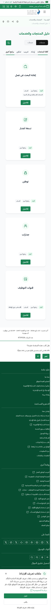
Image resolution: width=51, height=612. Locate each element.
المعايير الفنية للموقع (43, 381)
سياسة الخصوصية (40, 590)
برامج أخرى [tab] (10, 51)
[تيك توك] (11, 542)
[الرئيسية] (33, 12)
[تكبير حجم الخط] (7, 6)
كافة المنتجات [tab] (43, 51)
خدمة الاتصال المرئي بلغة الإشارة (39, 420)
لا (37, 356)
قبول (25, 596)
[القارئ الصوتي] (11, 6)
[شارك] (13, 21)
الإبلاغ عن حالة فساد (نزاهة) (40, 446)
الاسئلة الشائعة (45, 438)
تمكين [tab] (18, 51)
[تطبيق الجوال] (20, 6)
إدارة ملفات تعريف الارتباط (25, 607)
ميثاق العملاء (45, 525)
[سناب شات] (21, 542)
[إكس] (47, 542)
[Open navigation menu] (44, 11)
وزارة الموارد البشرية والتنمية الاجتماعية (37, 485)
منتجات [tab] (42, 42)
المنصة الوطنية (45, 481)
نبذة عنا (47, 377)
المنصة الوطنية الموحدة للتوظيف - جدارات (36, 490)
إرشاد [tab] (33, 51)
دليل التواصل (45, 516)
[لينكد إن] (37, 542)
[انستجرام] (42, 542)
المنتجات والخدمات (35, 19)
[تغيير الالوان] (15, 6)
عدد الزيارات (29, 337)
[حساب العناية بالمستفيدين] (16, 542)
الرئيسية (47, 19)
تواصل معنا (46, 411)
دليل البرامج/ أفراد (44, 498)
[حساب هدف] (6, 542)
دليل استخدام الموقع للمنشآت (40, 512)
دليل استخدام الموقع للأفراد (41, 507)
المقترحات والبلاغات (43, 455)
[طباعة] (17, 21)
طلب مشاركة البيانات (43, 442)
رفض (25, 602)
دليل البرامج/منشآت (43, 503)
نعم (46, 356)
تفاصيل (25, 102)
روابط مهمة (46, 394)
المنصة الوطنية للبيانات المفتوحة (39, 476)
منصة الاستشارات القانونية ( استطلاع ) (37, 494)
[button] (47, 557)
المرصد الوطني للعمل (43, 472)
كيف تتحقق (8, 2)
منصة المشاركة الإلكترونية (41, 424)
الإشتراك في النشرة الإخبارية (41, 390)
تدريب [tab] (26, 51)
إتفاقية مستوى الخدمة (42, 429)
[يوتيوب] (27, 542)
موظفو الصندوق (44, 521)
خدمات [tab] (30, 42)
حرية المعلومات (44, 451)
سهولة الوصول (45, 433)
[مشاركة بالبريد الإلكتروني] (8, 21)
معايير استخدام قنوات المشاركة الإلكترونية (36, 386)
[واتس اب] (32, 542)
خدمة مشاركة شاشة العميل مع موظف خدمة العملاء (33, 415)
